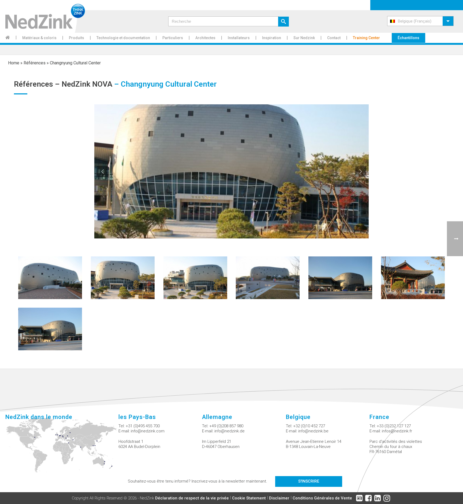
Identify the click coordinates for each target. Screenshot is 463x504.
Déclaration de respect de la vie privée (192, 498)
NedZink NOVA (87, 84)
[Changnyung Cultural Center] (50, 277)
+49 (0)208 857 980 (226, 426)
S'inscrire (308, 481)
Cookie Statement (249, 498)
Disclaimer (279, 498)
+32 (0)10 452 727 (309, 426)
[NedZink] (42, 16)
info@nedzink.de (229, 431)
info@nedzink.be (313, 431)
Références (35, 62)
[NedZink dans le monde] (61, 448)
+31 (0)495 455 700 (143, 426)
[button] (420, 21)
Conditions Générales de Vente (322, 498)
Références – (38, 84)
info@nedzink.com (148, 431)
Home (13, 62)
